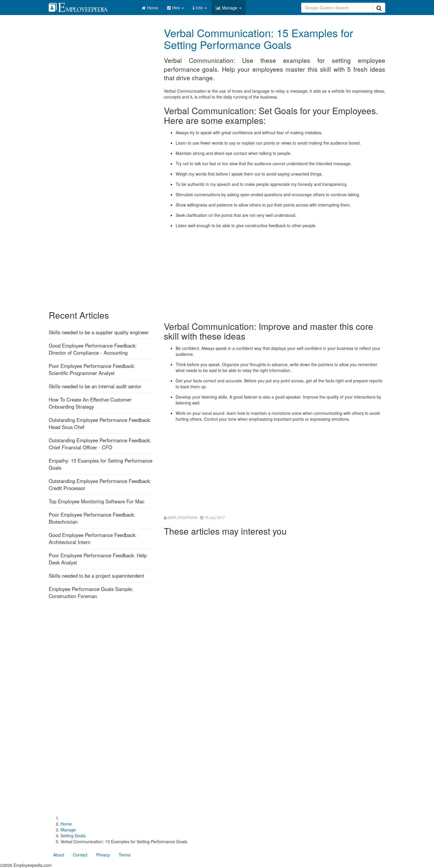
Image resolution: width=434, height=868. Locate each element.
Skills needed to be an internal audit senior (95, 386)
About (58, 855)
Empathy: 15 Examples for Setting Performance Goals (100, 464)
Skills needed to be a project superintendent (96, 575)
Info (200, 8)
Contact (80, 855)
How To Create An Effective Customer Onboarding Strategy (90, 403)
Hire (176, 8)
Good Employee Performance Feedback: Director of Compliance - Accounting (93, 349)
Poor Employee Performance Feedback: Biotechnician (92, 518)
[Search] (379, 8)
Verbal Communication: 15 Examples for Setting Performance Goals (258, 38)
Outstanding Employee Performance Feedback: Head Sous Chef (100, 423)
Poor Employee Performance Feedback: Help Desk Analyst (98, 559)
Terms (124, 855)
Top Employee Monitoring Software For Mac (96, 501)
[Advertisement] (274, 274)
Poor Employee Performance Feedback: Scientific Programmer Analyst (92, 369)
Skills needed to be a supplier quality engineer (99, 332)
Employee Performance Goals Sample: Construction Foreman (91, 592)
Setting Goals (73, 835)
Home (152, 8)
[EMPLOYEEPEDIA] (82, 6)
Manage (230, 8)
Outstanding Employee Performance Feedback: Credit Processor (100, 484)
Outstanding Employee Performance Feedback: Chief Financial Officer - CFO (100, 444)
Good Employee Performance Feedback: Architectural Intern (93, 538)
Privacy (103, 855)
